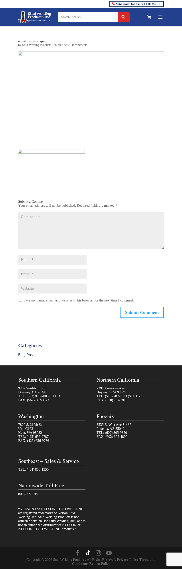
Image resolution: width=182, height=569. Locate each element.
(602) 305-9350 (116, 432)
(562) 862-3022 (38, 400)
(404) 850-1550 (38, 469)
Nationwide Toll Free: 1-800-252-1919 (139, 4)
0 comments (79, 45)
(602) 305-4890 (116, 436)
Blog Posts (26, 355)
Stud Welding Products (36, 45)
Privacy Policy (127, 559)
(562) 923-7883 (38, 396)
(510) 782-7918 (116, 400)
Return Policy (99, 563)
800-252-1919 (28, 494)
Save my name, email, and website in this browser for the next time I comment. (79, 300)
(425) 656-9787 (38, 436)
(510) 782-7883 (116, 396)
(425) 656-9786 (38, 440)
